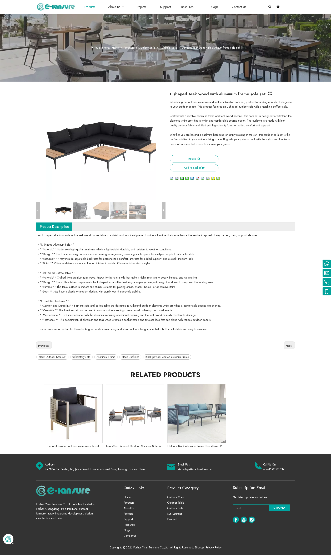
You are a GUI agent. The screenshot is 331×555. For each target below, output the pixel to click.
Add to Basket (192, 168)
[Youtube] (244, 520)
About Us (129, 508)
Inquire (192, 159)
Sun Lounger (174, 514)
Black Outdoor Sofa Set (52, 357)
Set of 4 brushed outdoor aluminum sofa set (73, 446)
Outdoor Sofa (175, 508)
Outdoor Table (175, 503)
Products (129, 503)
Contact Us (130, 536)
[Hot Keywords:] (270, 7)
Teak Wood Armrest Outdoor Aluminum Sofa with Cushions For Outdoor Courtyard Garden (135, 446)
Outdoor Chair (175, 497)
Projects (128, 514)
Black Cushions (130, 357)
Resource (129, 525)
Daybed (172, 519)
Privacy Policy (213, 547)
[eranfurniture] (65, 490)
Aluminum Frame (106, 357)
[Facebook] (236, 520)
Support (128, 519)
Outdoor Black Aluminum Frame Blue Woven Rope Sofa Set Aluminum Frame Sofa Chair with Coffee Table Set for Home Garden (196, 446)
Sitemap (199, 547)
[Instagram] (252, 520)
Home (127, 497)
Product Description (54, 226)
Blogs (127, 530)
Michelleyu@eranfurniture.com (195, 469)
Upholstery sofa (81, 357)
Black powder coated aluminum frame (167, 357)
